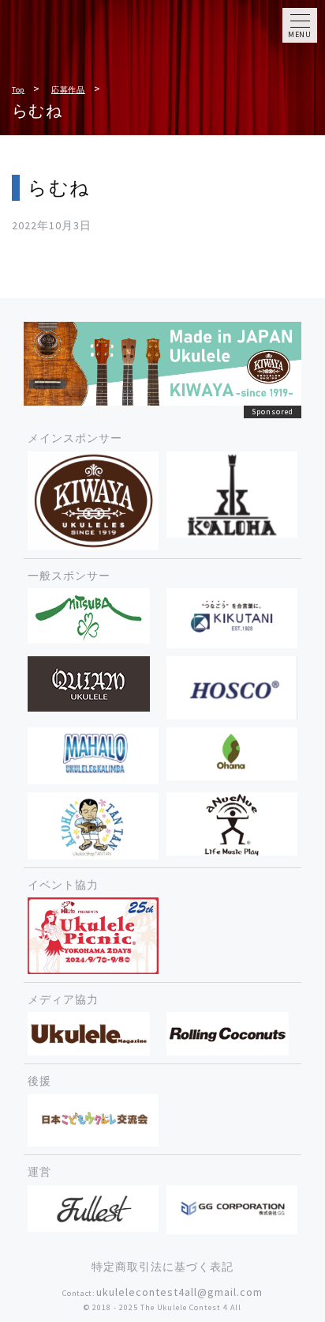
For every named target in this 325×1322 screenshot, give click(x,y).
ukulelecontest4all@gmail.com (179, 1292)
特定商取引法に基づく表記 (162, 1267)
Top (18, 90)
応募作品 (68, 90)
